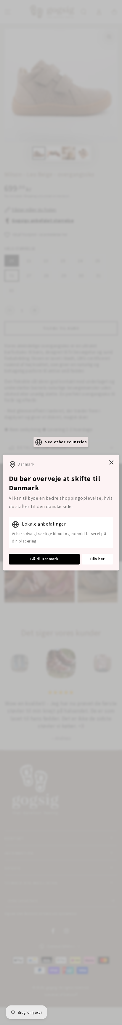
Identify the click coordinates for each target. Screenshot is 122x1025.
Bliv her (97, 559)
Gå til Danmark (44, 559)
